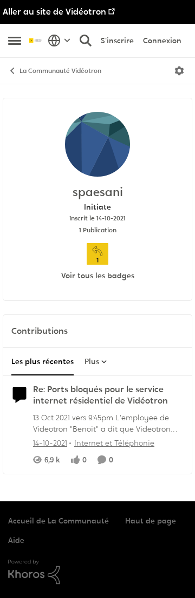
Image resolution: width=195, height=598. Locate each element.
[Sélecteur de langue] (59, 40)
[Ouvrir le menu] (179, 70)
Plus (91, 361)
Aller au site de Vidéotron (54, 11)
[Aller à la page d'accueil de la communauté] (35, 40)
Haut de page (150, 521)
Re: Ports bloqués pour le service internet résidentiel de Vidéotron (100, 395)
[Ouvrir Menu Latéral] (15, 40)
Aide (16, 540)
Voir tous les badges (97, 275)
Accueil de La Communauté (58, 521)
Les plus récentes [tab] (42, 361)
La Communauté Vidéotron (60, 70)
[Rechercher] (85, 40)
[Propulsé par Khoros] (97, 572)
